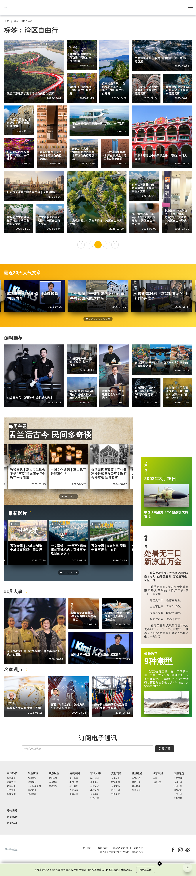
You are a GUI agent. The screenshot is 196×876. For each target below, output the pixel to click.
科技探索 (139, 383)
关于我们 (87, 848)
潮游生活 (139, 358)
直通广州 (32, 790)
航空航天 (11, 786)
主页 (6, 21)
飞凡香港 (74, 386)
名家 (155, 778)
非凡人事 (11, 393)
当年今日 (146, 468)
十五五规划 (179, 778)
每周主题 (18, 426)
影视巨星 (94, 798)
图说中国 (115, 782)
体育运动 (136, 790)
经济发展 (136, 782)
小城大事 (26, 647)
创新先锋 (26, 393)
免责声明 (138, 848)
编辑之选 (113, 700)
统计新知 (74, 354)
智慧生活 (106, 386)
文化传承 (115, 778)
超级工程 (11, 782)
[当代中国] (90, 7)
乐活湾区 (11, 89)
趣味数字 (151, 654)
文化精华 (170, 381)
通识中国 (74, 352)
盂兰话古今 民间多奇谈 (50, 434)
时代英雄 (94, 778)
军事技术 (11, 790)
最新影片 (18, 513)
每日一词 (146, 541)
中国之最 (74, 782)
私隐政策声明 (120, 848)
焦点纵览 (137, 773)
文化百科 (115, 786)
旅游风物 (153, 358)
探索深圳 (32, 782)
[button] (87, 319)
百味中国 (53, 778)
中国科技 (106, 384)
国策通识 (178, 790)
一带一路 (178, 794)
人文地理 (74, 790)
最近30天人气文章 (22, 272)
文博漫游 (170, 383)
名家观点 (13, 669)
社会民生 (136, 786)
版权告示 (103, 848)
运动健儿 (94, 794)
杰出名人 (90, 650)
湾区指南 (26, 89)
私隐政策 (114, 869)
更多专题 (178, 798)
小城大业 (178, 782)
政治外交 (136, 778)
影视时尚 (53, 786)
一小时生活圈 (34, 786)
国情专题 (179, 773)
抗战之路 (178, 786)
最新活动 (12, 823)
